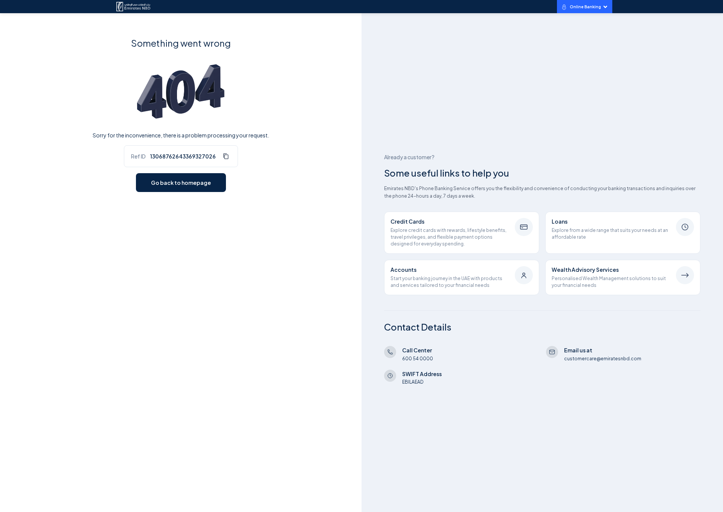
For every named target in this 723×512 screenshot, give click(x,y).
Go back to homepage (181, 182)
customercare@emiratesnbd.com (602, 358)
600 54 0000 (417, 358)
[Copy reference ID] (225, 156)
